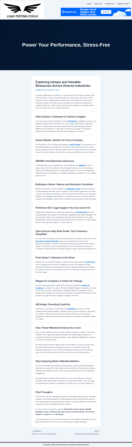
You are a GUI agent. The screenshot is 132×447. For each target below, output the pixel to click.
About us (98, 4)
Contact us (109, 4)
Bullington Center (73, 189)
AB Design (72, 309)
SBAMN (82, 165)
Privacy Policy (123, 4)
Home (89, 4)
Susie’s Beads (75, 145)
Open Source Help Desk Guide (47, 241)
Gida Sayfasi (72, 121)
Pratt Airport (90, 262)
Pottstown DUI (81, 212)
